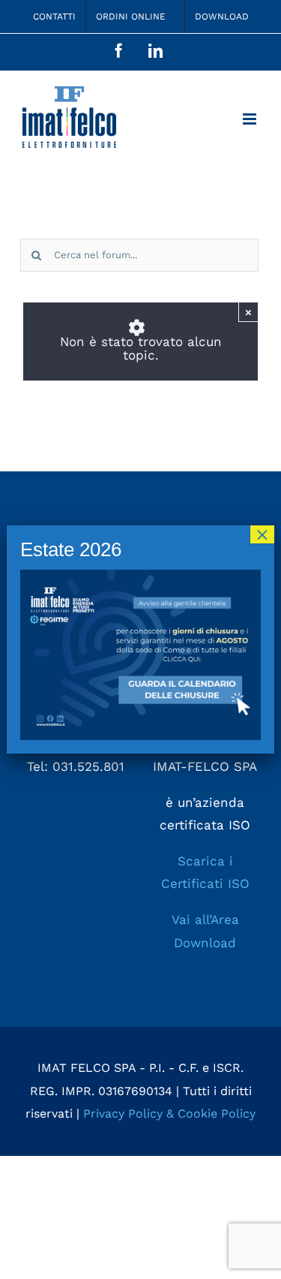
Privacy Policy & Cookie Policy (169, 1113)
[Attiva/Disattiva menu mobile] (251, 119)
